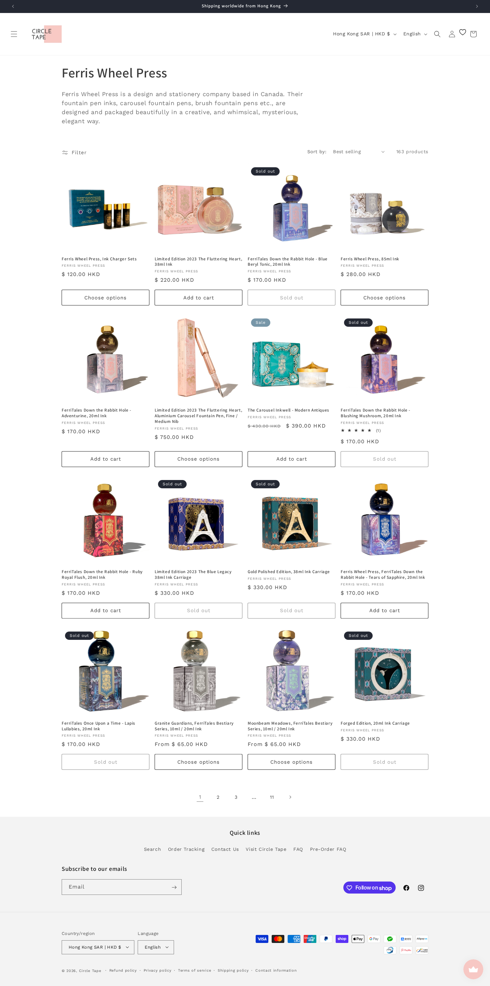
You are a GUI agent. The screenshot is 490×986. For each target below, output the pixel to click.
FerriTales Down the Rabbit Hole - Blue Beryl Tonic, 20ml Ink (288, 261)
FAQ (298, 848)
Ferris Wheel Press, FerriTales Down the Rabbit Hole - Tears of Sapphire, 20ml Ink (383, 574)
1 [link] (200, 797)
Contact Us (225, 848)
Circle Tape (90, 970)
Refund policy (123, 970)
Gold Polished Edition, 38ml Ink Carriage (289, 571)
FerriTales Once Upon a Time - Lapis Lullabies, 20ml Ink (98, 726)
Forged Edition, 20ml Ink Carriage (375, 723)
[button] (14, 34)
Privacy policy (158, 970)
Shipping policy (233, 970)
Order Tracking (186, 848)
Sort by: (316, 151)
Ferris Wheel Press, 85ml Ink (370, 259)
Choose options (105, 298)
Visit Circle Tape (266, 848)
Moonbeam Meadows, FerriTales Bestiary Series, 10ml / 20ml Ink (290, 726)
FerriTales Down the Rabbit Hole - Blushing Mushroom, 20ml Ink (375, 413)
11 (272, 797)
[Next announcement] (477, 6)
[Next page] (290, 797)
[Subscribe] (174, 887)
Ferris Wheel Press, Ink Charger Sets (99, 259)
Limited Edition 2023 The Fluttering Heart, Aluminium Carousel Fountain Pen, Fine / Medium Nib (198, 416)
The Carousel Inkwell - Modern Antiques (288, 410)
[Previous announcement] (13, 6)
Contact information (276, 970)
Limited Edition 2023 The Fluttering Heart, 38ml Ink (198, 261)
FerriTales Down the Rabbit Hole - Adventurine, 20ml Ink (96, 413)
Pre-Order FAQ (328, 848)
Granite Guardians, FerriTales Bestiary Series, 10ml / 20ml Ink (194, 726)
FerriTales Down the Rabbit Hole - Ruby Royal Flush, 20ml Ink (102, 574)
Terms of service (194, 970)
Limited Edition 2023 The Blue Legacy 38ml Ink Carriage (193, 574)
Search (152, 848)
